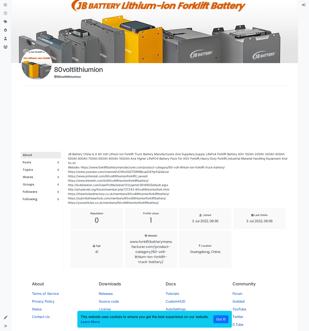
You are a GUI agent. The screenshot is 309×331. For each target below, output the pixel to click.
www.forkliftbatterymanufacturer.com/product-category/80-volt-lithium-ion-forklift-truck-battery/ (151, 251)
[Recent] (5, 13)
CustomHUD (175, 301)
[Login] (303, 5)
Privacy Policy (43, 301)
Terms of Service (45, 293)
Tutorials (172, 293)
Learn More (90, 322)
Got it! (221, 319)
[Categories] (5, 5)
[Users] (5, 38)
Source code (109, 301)
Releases (106, 293)
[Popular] (5, 30)
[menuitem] (303, 5)
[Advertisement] (154, 120)
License (105, 309)
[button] (5, 317)
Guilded (238, 301)
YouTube (239, 309)
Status (37, 309)
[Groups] (5, 47)
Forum (237, 293)
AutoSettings (176, 309)
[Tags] (5, 22)
